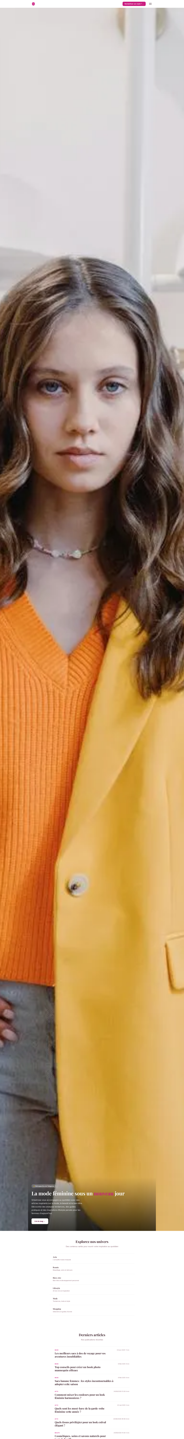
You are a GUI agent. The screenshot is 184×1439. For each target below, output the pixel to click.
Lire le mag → (39, 1221)
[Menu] (150, 4)
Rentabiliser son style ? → (134, 4)
